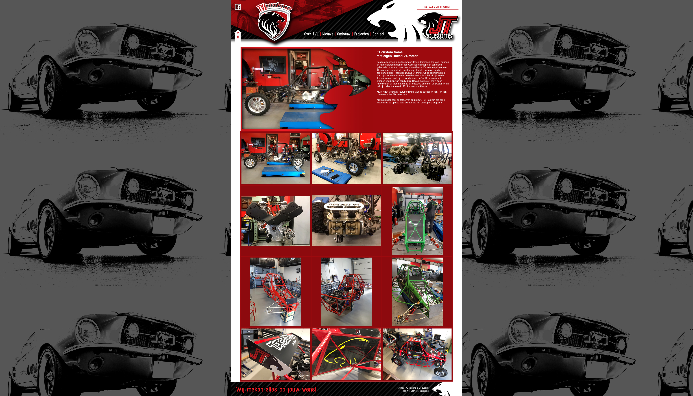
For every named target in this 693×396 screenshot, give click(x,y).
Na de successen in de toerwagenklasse (398, 62)
